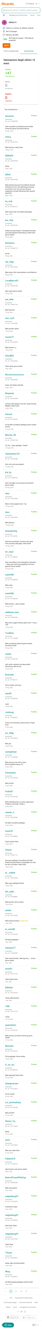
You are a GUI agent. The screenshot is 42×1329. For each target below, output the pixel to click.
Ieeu (7, 493)
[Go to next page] (26, 1291)
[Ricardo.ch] (8, 3)
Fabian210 (10, 1158)
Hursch (8, 414)
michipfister (11, 752)
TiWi (7, 1006)
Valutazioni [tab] (28, 51)
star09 (8, 693)
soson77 (9, 337)
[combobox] (21, 10)
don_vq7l (9, 318)
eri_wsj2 (9, 551)
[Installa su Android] (29, 1317)
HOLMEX (9, 355)
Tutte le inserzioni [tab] (10, 51)
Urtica (8, 137)
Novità (8, 1307)
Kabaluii (9, 987)
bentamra (9, 243)
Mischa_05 (10, 435)
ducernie (9, 116)
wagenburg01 (11, 1196)
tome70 (9, 831)
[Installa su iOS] (13, 1317)
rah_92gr (9, 262)
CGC (11, 1298)
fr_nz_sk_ (10, 1064)
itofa (7, 1140)
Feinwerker (10, 772)
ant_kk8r (9, 299)
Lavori (15, 1307)
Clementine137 (12, 454)
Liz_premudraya (13, 1102)
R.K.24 (8, 472)
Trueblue (9, 633)
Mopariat (9, 393)
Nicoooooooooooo (14, 374)
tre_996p (9, 733)
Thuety (8, 1252)
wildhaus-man (12, 612)
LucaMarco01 (12, 280)
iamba (8, 910)
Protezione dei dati (25, 1302)
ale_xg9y (9, 891)
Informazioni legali (10, 1302)
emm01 (8, 968)
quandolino (10, 1025)
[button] (30, 3)
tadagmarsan (11, 1083)
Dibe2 (8, 174)
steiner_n (9, 812)
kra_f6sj (9, 220)
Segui (6, 45)
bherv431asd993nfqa (15, 1177)
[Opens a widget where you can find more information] (8, 1325)
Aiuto (36, 1302)
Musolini (9, 1046)
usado (8, 654)
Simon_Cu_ (10, 1121)
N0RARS (9, 155)
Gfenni (8, 850)
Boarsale (9, 674)
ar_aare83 (10, 929)
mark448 (9, 574)
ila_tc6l (8, 201)
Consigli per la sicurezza (28, 1307)
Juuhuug (9, 712)
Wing (7, 1271)
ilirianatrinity (11, 531)
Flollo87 (9, 791)
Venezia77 (10, 948)
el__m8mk (10, 872)
